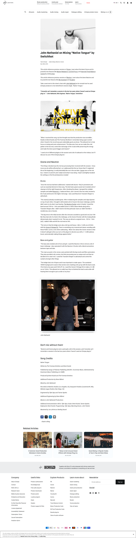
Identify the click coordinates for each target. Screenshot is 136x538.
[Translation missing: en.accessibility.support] (124, 2)
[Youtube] (96, 493)
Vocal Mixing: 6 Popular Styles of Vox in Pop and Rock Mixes (98, 452)
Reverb (72, 500)
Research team (15, 491)
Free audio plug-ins (36, 488)
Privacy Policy (34, 536)
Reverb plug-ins (54, 512)
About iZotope (15, 481)
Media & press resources (18, 494)
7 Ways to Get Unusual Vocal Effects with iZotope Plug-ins (68, 452)
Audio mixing (54, 12)
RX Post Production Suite (57, 509)
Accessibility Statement (17, 511)
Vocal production (74, 503)
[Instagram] (93, 493)
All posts (31, 12)
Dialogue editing (76, 12)
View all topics (74, 506)
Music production (75, 497)
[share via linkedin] (50, 417)
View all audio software (56, 515)
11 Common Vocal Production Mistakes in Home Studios (37, 452)
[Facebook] (90, 493)
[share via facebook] (42, 417)
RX (51, 481)
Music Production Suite (56, 506)
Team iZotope (43, 61)
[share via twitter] (46, 417)
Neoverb (52, 500)
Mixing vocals (105, 12)
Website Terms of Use (26, 536)
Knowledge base (35, 484)
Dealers (33, 503)
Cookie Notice (15, 500)
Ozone (62, 61)
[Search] (121, 2)
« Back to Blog (45, 421)
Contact (13, 484)
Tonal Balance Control (56, 503)
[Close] (133, 534)
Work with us (14, 488)
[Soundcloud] (99, 493)
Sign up (120, 482)
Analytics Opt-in (15, 520)
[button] (25, 12)
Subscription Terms (16, 514)
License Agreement (16, 508)
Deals (32, 500)
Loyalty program (35, 497)
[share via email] (54, 417)
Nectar (52, 491)
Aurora (52, 497)
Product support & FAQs (37, 506)
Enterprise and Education (18, 497)
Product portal (35, 494)
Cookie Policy (43, 536)
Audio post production (76, 488)
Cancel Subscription (16, 517)
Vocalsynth (53, 494)
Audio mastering (42, 12)
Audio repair (65, 12)
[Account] (127, 2)
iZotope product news (91, 12)
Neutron (58, 61)
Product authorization (37, 481)
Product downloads (36, 491)
